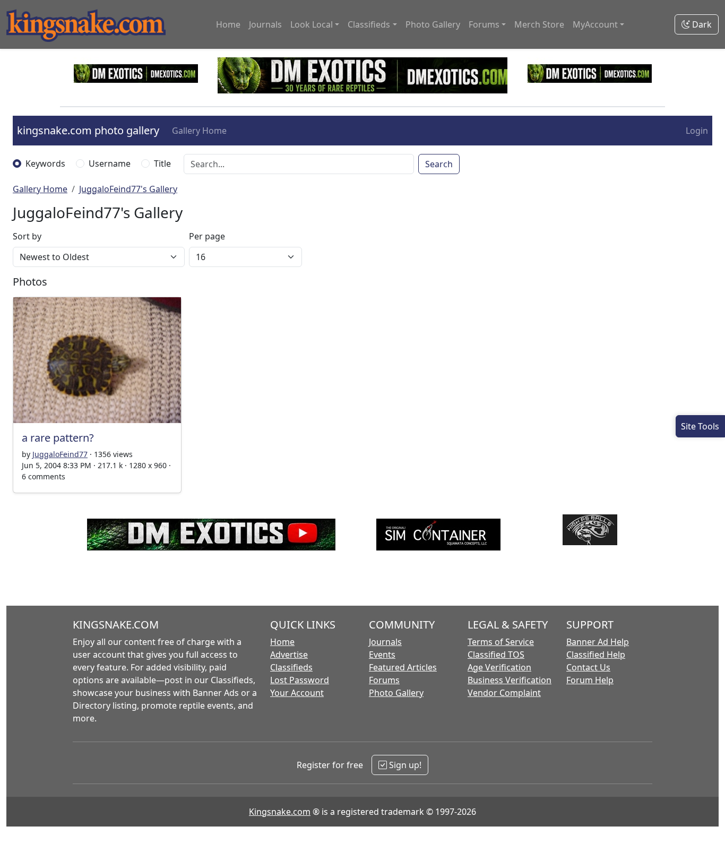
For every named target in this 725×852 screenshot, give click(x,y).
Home (228, 24)
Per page (207, 236)
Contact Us (588, 667)
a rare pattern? (58, 438)
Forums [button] (484, 24)
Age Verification (499, 667)
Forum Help (590, 680)
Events (382, 654)
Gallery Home (199, 130)
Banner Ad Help (597, 642)
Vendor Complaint (504, 693)
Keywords (45, 163)
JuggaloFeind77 (60, 454)
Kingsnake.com (279, 811)
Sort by (27, 236)
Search (439, 164)
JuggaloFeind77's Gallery (128, 189)
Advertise (289, 654)
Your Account (297, 693)
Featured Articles (403, 667)
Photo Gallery (432, 24)
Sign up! (404, 765)
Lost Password (299, 680)
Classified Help (595, 654)
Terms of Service (501, 642)
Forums (384, 680)
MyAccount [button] (595, 24)
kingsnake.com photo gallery (88, 130)
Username (110, 163)
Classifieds (291, 667)
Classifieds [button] (369, 24)
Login (697, 130)
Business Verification (509, 680)
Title (162, 163)
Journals (265, 24)
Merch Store (539, 24)
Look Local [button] (311, 24)
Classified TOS (496, 654)
